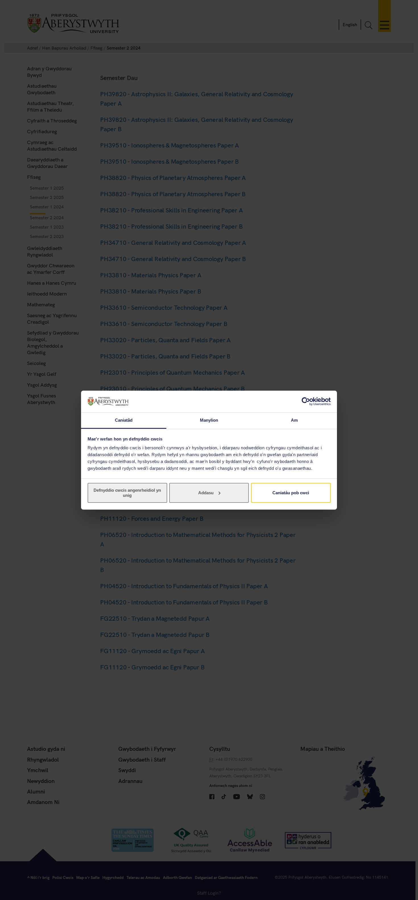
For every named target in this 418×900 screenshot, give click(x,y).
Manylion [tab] (209, 420)
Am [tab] (294, 420)
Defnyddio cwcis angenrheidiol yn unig (127, 493)
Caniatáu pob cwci (290, 492)
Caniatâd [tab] (124, 420)
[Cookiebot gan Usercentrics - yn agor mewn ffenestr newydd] (306, 401)
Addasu (206, 492)
